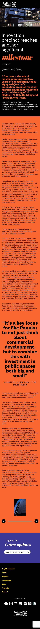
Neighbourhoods (8, 569)
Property (5, 588)
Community (6, 580)
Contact (5, 592)
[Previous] (4, 521)
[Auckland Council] (20, 613)
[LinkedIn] (15, 605)
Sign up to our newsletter (17, 552)
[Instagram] (11, 605)
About (4, 573)
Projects (5, 576)
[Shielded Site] (34, 605)
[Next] (36, 521)
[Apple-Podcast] (29, 605)
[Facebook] (6, 605)
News (4, 584)
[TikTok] (20, 605)
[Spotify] (25, 605)
